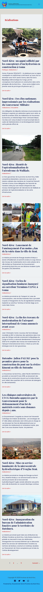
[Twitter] (19, 581)
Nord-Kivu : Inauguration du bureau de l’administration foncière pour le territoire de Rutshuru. (18, 524)
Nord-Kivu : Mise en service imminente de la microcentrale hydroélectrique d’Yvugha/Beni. (20, 466)
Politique (5, 70)
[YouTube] (24, 581)
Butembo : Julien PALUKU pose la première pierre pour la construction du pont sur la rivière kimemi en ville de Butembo (21, 363)
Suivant (36, 563)
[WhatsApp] (28, 581)
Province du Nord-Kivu (13, 3)
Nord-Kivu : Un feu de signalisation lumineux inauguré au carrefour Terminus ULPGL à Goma (20, 285)
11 (21, 563)
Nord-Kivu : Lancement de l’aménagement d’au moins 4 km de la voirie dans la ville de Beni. (20, 248)
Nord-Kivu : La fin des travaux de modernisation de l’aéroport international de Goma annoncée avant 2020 (20, 322)
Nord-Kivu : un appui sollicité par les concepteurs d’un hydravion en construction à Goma (21, 64)
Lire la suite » (6, 91)
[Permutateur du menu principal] (39, 4)
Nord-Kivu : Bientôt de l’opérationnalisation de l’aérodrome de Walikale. (16, 167)
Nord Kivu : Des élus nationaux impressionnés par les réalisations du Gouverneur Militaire (21, 101)
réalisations (12, 70)
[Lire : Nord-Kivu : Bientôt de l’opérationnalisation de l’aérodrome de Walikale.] (21, 148)
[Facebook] (15, 581)
